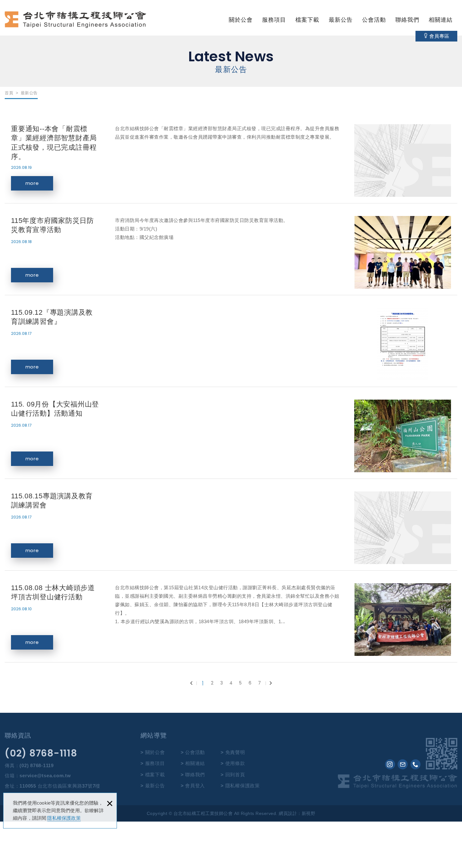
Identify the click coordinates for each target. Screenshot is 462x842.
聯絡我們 (407, 20)
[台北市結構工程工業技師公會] (75, 19)
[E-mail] (403, 764)
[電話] (415, 764)
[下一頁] (268, 683)
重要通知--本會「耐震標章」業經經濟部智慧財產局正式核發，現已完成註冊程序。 (231, 160)
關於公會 (241, 20)
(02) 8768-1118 (41, 753)
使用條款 (235, 763)
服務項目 (274, 20)
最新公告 (341, 20)
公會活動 (374, 20)
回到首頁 (235, 774)
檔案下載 (307, 20)
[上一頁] (193, 683)
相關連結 (441, 20)
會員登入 (195, 785)
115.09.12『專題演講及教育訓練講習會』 (231, 344)
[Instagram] (390, 764)
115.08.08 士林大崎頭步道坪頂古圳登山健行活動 (231, 619)
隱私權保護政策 (63, 818)
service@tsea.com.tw (45, 775)
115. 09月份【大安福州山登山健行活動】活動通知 (231, 436)
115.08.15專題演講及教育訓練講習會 (231, 527)
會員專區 (439, 36)
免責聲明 (235, 752)
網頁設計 (288, 813)
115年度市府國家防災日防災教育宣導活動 (231, 252)
